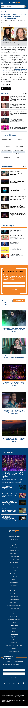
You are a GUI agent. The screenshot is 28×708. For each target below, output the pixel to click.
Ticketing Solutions (14, 651)
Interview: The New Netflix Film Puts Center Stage (14, 411)
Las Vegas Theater (14, 550)
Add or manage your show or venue (14, 645)
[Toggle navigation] (1, 3)
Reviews (14, 579)
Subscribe (14, 289)
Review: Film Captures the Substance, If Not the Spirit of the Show (14, 383)
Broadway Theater (14, 539)
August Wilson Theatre (15, 232)
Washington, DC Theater (14, 565)
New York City (5, 25)
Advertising (14, 642)
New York (14, 628)
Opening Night (14, 582)
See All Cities (14, 571)
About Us (14, 648)
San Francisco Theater (14, 559)
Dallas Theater (14, 596)
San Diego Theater (14, 611)
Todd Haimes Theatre (15, 249)
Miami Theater (14, 553)
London (14, 631)
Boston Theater (14, 547)
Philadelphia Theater (14, 556)
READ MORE (18, 300)
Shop (14, 639)
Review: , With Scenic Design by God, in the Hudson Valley (14, 439)
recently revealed (21, 70)
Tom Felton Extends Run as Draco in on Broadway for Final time (14, 329)
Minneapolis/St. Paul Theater (14, 568)
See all (25, 93)
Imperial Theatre (14, 243)
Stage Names (14, 637)
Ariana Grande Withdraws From (14, 356)
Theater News (4, 12)
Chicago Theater (14, 542)
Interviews (14, 585)
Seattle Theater (14, 562)
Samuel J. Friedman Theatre (17, 238)
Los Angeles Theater (14, 545)
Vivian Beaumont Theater (16, 255)
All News (14, 622)
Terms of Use (7, 701)
